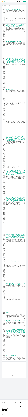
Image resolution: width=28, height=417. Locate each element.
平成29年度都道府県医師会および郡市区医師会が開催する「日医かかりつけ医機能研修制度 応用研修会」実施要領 (15, 284)
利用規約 (15, 402)
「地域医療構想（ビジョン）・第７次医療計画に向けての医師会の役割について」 (15, 321)
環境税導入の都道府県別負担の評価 (11, 355)
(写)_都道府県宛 (8, 118)
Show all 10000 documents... (14, 372)
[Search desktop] (17, 1)
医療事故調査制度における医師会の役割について (13, 9)
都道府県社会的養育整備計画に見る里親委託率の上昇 (14, 41)
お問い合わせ (9, 403)
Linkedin (22, 402)
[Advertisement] (14, 52)
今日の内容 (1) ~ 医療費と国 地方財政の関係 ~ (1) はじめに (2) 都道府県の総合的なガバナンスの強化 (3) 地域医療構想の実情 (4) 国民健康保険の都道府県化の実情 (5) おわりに (15, 25)
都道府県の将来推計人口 (9, 89)
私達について (3, 402)
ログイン (24, 1)
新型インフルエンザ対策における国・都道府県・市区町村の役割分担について (15, 17)
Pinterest (22, 406)
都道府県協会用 (8, 312)
